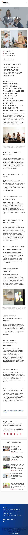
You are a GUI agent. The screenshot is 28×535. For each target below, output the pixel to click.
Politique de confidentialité (8, 530)
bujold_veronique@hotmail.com (14, 515)
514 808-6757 (8, 513)
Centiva (17, 533)
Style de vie (8, 51)
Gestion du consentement (14, 531)
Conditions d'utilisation (20, 530)
